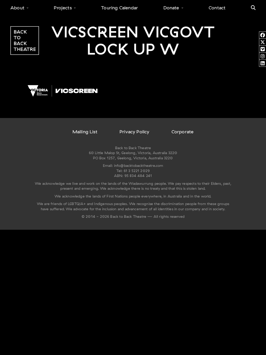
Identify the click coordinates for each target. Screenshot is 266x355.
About (17, 8)
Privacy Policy (134, 132)
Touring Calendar (119, 8)
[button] (253, 8)
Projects (62, 8)
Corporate (182, 132)
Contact (217, 8)
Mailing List (84, 132)
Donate (171, 8)
